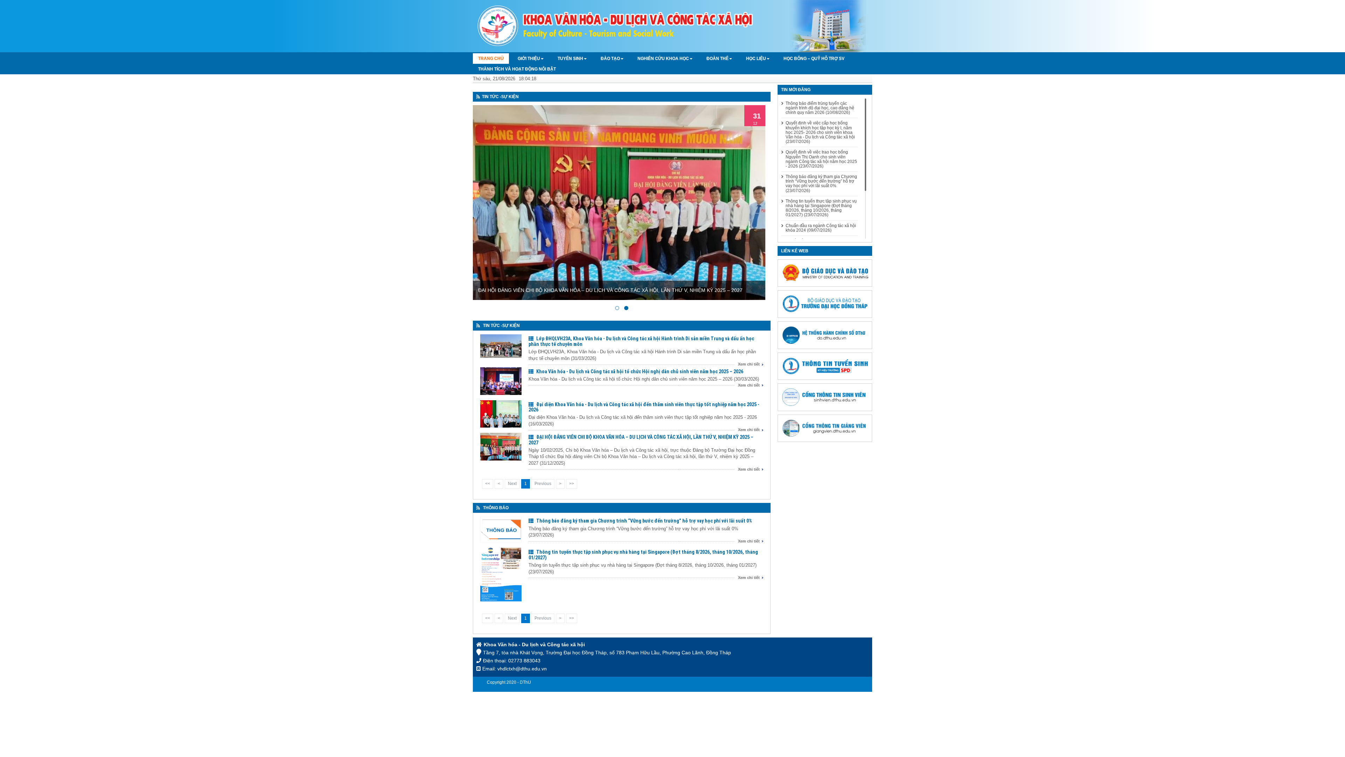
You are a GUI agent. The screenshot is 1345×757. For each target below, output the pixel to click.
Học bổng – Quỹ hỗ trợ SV (814, 58)
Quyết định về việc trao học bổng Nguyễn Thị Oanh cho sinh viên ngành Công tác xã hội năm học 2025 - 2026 (821, 159)
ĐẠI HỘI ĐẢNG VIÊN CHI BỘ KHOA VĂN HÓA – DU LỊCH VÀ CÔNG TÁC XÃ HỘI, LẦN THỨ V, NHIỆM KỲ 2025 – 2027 (641, 439)
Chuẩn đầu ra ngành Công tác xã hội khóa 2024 (821, 228)
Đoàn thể (717, 58)
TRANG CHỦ (491, 58)
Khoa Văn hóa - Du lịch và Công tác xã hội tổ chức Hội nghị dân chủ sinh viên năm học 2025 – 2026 (639, 371)
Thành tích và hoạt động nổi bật (517, 69)
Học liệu (756, 58)
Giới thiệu (529, 58)
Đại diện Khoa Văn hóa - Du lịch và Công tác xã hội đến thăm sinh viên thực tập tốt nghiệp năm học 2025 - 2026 (644, 407)
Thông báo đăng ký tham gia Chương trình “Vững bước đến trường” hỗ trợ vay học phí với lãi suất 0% (644, 521)
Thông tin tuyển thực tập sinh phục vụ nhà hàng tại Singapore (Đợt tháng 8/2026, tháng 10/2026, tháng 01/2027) (643, 554)
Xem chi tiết (749, 364)
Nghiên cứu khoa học (663, 58)
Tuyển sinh (570, 58)
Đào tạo (610, 58)
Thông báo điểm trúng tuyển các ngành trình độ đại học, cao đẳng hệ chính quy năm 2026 (820, 108)
